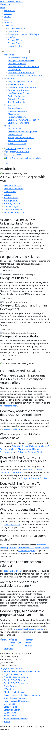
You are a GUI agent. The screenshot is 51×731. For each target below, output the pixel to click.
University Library (16, 46)
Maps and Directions (17, 140)
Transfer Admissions (17, 102)
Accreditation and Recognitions (22, 131)
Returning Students (17, 99)
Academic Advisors (13, 185)
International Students (18, 90)
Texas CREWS (10, 715)
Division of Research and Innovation (25, 75)
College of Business (17, 63)
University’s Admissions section (28, 629)
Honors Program (12, 206)
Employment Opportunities (21, 137)
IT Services (9, 689)
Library (7, 194)
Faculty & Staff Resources (16, 683)
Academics (9, 54)
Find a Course (10, 686)
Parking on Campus (17, 143)
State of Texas (10, 706)
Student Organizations (18, 122)
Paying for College (16, 96)
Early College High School (20, 81)
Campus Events (15, 108)
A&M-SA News (14, 128)
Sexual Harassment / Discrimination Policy (23, 695)
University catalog (12, 524)
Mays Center (14, 114)
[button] (7, 270)
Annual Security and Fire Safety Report (22, 671)
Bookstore (13, 31)
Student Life (9, 105)
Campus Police (15, 134)
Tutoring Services (12, 203)
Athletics (8, 22)
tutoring (13, 547)
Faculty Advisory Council (15, 212)
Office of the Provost (13, 209)
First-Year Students (17, 84)
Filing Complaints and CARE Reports (24, 34)
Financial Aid (10, 191)
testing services (42, 547)
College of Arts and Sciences (21, 60)
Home (7, 163)
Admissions (9, 78)
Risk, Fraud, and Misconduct (17, 701)
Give (6, 19)
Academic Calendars (13, 188)
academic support (26, 550)
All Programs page (8, 405)
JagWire (11, 37)
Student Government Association (23, 119)
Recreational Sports (17, 117)
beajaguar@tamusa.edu (11, 668)
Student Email (14, 43)
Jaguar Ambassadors (17, 111)
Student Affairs (15, 40)
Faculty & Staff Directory (15, 680)
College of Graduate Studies (21, 72)
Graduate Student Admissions (22, 87)
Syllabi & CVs (10, 712)
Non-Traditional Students (19, 93)
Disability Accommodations (16, 677)
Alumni (7, 16)
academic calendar (13, 570)
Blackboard (9, 10)
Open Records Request (15, 698)
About (7, 125)
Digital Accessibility (13, 674)
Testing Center (11, 200)
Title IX (7, 721)
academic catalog (12, 429)
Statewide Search (12, 709)
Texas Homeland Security (15, 718)
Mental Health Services (14, 692)
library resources (26, 547)
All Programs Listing (17, 57)
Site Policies (9, 704)
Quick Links (9, 25)
